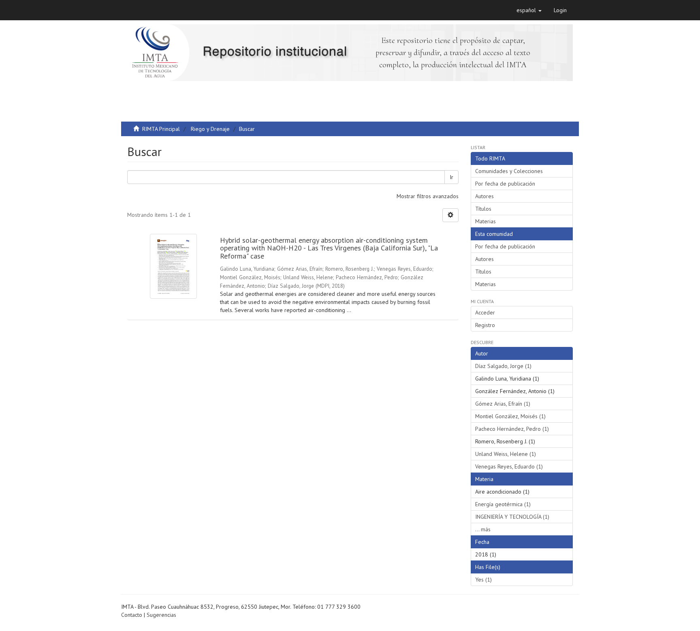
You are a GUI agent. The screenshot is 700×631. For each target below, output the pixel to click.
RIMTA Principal (161, 129)
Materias (485, 221)
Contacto (131, 614)
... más (483, 529)
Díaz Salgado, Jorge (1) (503, 366)
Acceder (485, 312)
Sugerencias (161, 614)
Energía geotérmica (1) (503, 504)
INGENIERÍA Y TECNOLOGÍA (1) (512, 516)
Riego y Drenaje (210, 129)
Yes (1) (483, 579)
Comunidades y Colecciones (509, 171)
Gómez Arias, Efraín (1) (502, 403)
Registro (485, 325)
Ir (451, 177)
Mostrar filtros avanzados (428, 196)
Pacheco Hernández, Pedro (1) (512, 428)
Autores (484, 196)
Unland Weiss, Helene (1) (505, 454)
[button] (529, 10)
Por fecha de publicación (505, 183)
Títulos (483, 208)
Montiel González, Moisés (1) (510, 416)
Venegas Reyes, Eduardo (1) (509, 466)
